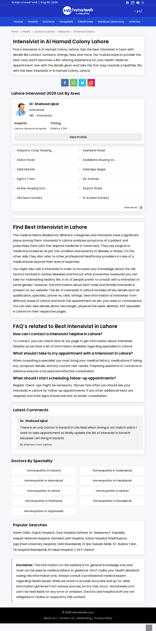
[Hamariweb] (78, 11)
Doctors (49, 21)
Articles (134, 21)
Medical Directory (111, 21)
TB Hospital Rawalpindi (29, 550)
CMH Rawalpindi (69, 544)
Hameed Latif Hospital (67, 538)
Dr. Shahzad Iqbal (44, 104)
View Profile (78, 137)
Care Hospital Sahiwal (71, 532)
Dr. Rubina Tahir (124, 544)
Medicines (85, 21)
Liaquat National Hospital (31, 538)
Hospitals (66, 21)
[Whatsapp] (73, 83)
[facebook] (127, 2)
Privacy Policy (103, 618)
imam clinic (21, 532)
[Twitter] (82, 83)
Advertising (84, 618)
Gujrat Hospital (43, 532)
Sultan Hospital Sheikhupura (106, 538)
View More (131, 207)
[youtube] (138, 2)
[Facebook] (65, 83)
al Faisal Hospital (60, 550)
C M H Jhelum (84, 550)
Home (18, 21)
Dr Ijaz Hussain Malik (96, 544)
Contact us (66, 618)
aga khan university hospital (34, 544)
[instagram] (91, 83)
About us (50, 618)
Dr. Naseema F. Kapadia (106, 532)
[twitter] (142, 2)
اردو (139, 11)
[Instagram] (133, 2)
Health (33, 21)
